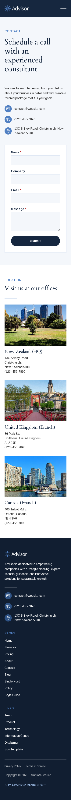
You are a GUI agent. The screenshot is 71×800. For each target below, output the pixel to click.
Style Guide (12, 695)
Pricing (9, 654)
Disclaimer (11, 742)
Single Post (12, 681)
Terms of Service (36, 766)
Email (16, 190)
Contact (10, 667)
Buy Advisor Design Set (25, 785)
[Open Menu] (63, 8)
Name (16, 152)
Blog (8, 674)
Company (18, 171)
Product (10, 722)
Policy (8, 688)
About (9, 661)
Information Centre (17, 735)
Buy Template (14, 749)
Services (10, 647)
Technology (12, 729)
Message (18, 209)
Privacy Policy (13, 766)
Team (8, 715)
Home (8, 640)
